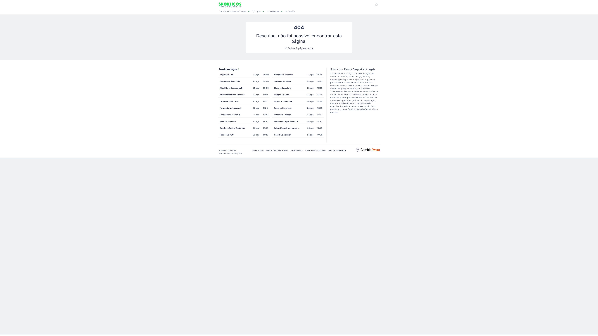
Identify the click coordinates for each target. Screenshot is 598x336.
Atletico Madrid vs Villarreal (232, 94)
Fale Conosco (297, 150)
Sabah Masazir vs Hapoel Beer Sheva (288, 128)
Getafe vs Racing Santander (232, 128)
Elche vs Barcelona (282, 88)
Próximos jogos (228, 69)
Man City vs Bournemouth (231, 88)
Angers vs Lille (226, 74)
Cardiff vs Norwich (282, 135)
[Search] (376, 5)
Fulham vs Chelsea (282, 115)
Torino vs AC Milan (282, 81)
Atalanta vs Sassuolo (283, 74)
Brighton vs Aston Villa (230, 81)
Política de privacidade (315, 150)
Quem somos (258, 150)
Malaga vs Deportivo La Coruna (288, 121)
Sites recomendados (337, 150)
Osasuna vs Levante (283, 101)
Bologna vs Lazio (281, 94)
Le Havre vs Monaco (229, 101)
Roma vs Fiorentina (282, 108)
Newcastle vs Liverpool (230, 108)
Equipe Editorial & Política (277, 150)
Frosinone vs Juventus (230, 115)
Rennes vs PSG (227, 135)
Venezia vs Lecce (228, 121)
